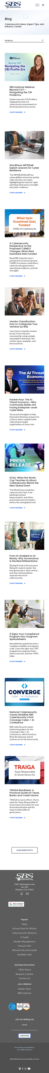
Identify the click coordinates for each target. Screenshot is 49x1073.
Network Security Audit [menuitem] (24, 950)
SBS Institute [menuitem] (24, 993)
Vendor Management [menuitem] (24, 941)
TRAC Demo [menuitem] (24, 969)
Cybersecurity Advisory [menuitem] (24, 933)
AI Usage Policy (29, 1047)
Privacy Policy (19, 1047)
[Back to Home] (13, 5)
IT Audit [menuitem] (24, 937)
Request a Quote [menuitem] (24, 974)
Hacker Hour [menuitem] (24, 988)
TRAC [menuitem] (24, 924)
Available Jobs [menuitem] (24, 954)
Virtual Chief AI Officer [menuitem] (24, 928)
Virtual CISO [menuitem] (24, 946)
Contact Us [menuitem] (24, 978)
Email (24, 1024)
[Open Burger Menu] (43, 5)
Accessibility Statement (24, 1050)
